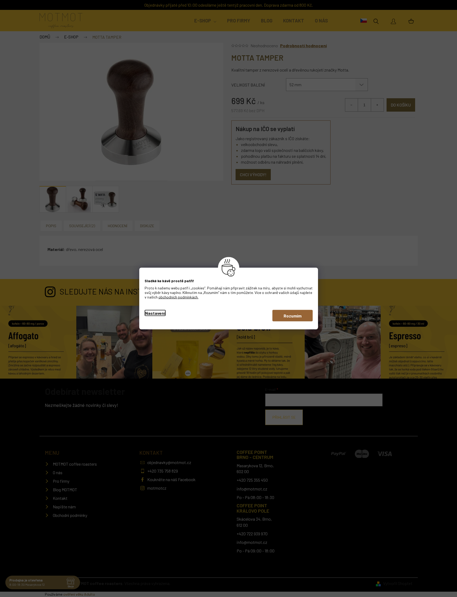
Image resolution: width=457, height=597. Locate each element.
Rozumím (292, 315)
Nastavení (155, 313)
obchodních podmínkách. (178, 297)
